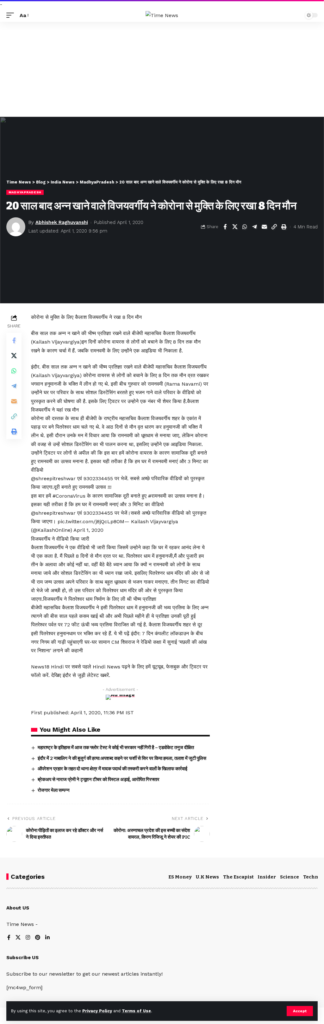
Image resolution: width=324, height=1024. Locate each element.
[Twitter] (18, 937)
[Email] (264, 227)
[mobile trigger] (11, 15)
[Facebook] (8, 937)
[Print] (283, 227)
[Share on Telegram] (254, 227)
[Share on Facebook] (225, 227)
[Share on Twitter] (234, 227)
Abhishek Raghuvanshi (61, 222)
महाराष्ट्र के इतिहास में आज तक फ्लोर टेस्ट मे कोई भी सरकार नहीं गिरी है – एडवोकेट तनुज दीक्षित (116, 747)
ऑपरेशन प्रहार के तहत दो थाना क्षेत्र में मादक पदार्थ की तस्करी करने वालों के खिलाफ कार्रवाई (112, 769)
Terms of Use (136, 1010)
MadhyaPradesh (25, 192)
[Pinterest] (37, 937)
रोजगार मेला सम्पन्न (54, 790)
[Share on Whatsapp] (244, 227)
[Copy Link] (274, 227)
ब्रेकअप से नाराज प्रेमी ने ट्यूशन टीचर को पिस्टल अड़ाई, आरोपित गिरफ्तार (98, 779)
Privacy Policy (97, 1010)
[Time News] (162, 15)
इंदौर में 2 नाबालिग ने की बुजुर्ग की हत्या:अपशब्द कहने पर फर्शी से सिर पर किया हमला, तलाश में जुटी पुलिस (122, 758)
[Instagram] (28, 937)
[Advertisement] (162, 69)
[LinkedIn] (47, 937)
